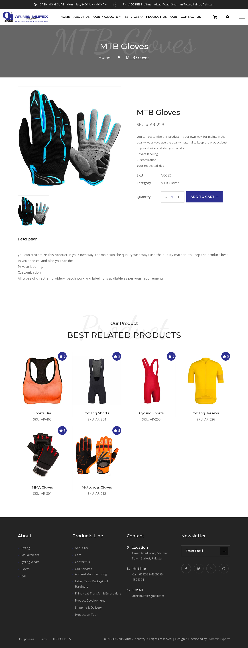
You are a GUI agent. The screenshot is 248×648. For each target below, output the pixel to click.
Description (28, 239)
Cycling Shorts (97, 413)
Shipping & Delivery (88, 608)
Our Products (105, 17)
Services (132, 17)
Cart (78, 555)
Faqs (43, 639)
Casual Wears (30, 555)
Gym (24, 576)
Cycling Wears (30, 562)
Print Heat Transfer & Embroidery (98, 593)
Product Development (90, 600)
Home (65, 17)
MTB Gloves (170, 183)
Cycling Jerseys (206, 413)
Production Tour (161, 17)
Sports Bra (42, 413)
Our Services (83, 569)
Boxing (25, 548)
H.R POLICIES (62, 639)
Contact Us (191, 17)
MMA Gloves (42, 487)
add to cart (202, 197)
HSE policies (26, 639)
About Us (82, 17)
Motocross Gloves (97, 487)
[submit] (224, 551)
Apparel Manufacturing (91, 574)
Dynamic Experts (219, 639)
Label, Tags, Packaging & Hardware (92, 583)
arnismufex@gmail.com (148, 596)
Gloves (25, 569)
